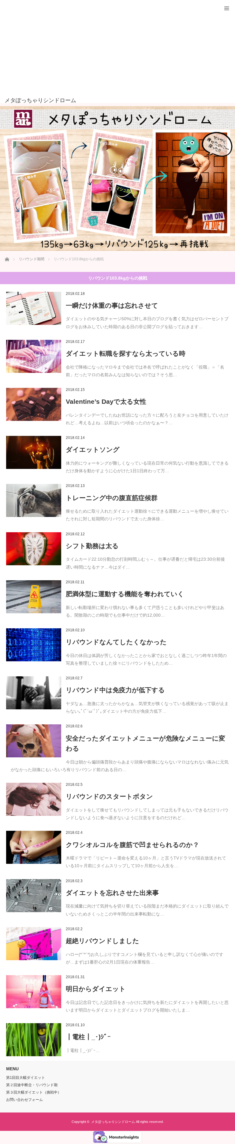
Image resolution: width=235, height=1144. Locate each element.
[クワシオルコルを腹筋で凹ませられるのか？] (33, 847)
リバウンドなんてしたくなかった (116, 641)
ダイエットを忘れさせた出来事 (112, 892)
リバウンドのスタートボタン (109, 796)
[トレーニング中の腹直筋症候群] (33, 500)
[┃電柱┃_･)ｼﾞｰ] (33, 1039)
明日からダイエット (96, 988)
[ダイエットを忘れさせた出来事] (33, 895)
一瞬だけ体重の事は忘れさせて (112, 305)
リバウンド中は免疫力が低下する (115, 689)
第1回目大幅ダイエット (25, 1077)
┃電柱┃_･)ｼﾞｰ (88, 1036)
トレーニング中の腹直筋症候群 (112, 497)
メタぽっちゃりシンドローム (113, 1122)
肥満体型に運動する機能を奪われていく (125, 593)
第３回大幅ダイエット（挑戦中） (33, 1092)
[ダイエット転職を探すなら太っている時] (33, 356)
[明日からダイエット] (33, 991)
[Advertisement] (108, 52)
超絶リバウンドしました (102, 940)
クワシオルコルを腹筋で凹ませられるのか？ (132, 844)
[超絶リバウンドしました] (33, 943)
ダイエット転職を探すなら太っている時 (125, 353)
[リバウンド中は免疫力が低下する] (33, 692)
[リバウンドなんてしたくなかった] (33, 644)
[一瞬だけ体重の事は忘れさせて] (33, 308)
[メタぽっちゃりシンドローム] (108, 100)
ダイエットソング (93, 449)
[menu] (226, 8)
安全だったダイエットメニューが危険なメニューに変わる (145, 743)
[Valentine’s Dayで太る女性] (33, 404)
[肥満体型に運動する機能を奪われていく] (33, 596)
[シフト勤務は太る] (33, 548)
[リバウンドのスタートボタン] (33, 799)
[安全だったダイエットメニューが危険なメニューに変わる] (33, 740)
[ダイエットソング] (33, 452)
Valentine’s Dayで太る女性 (106, 401)
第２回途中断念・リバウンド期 (32, 1085)
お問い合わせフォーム (24, 1100)
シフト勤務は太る (92, 545)
